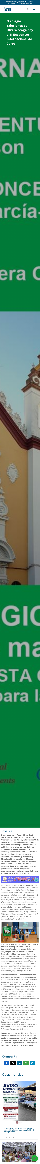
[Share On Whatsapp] (26, 1063)
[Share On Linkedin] (19, 1063)
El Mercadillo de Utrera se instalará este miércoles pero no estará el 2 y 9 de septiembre (19, 1110)
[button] (34, 1158)
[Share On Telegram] (32, 1063)
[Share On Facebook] (6, 1063)
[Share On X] (13, 1063)
